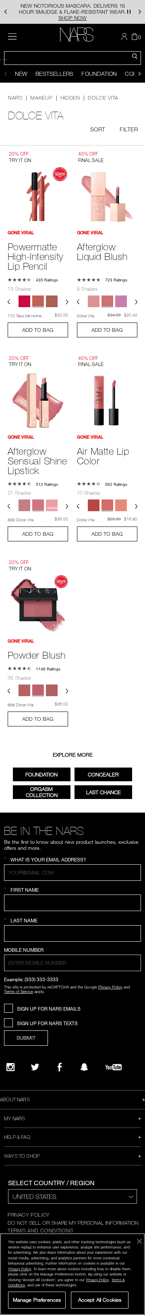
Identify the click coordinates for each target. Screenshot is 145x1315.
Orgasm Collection (42, 792)
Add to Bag (38, 330)
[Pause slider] (129, 11)
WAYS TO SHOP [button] (21, 1156)
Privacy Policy (110, 986)
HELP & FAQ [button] (17, 1137)
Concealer (103, 774)
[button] (5, 12)
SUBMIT (26, 1037)
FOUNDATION (41, 774)
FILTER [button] (129, 129)
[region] (72, 1274)
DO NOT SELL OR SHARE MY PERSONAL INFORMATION (73, 1223)
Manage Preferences (37, 1299)
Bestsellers (54, 73)
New (21, 73)
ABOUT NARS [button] (15, 1099)
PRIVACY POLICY (29, 1214)
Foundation (99, 73)
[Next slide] (139, 73)
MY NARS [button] (14, 1118)
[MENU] (12, 36)
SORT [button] (97, 129)
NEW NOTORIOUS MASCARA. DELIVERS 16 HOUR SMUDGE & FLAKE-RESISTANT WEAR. (72, 11)
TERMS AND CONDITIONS (40, 1230)
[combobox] (72, 58)
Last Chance (103, 792)
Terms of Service (18, 991)
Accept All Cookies (99, 1299)
